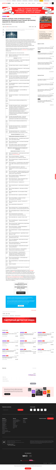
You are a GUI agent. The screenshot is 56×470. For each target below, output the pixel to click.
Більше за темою (41, 43)
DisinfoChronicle (31, 0)
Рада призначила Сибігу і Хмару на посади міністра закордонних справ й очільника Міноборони (45, 68)
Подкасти (29, 3)
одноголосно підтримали (12, 276)
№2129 (13, 271)
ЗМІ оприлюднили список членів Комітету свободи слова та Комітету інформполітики (9, 357)
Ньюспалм (3, 432)
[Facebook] (3, 30)
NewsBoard (3, 425)
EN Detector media (36, 0)
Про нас (14, 418)
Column (7, 349)
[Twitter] (3, 32)
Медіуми (3, 433)
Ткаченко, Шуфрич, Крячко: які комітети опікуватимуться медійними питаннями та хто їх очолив (28, 351)
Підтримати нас (15, 425)
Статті (16, 3)
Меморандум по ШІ (15, 421)
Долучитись (21, 305)
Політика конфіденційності (16, 420)
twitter (24, 420)
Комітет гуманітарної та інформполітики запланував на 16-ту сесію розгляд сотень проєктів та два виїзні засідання (45, 48)
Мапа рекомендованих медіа (6, 431)
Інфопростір (33, 3)
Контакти (14, 424)
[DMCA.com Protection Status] (25, 460)
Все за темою (51, 71)
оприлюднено (24, 49)
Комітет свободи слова (6, 315)
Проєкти (3, 418)
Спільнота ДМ (15, 426)
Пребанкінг (3, 423)
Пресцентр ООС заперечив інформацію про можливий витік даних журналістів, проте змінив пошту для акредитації (28, 343)
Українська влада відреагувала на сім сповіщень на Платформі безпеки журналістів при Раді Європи (45, 53)
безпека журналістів (17, 315)
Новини (13, 3)
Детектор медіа (9, 0)
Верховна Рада (12, 315)
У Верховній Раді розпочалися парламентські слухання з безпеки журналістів (10, 342)
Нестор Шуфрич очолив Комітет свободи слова (44, 350)
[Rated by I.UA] (34, 460)
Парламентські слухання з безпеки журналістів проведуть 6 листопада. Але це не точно (9, 351)
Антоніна (41, 0)
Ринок (26, 3)
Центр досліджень (25, 0)
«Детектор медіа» (33, 310)
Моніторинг (22, 3)
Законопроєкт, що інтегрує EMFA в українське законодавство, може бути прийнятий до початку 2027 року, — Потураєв (45, 101)
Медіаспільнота (4, 16)
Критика (19, 3)
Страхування (46, 3)
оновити (34, 373)
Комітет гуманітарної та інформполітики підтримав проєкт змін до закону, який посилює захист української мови (45, 90)
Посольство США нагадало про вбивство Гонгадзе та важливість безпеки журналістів (45, 342)
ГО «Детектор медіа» (46, 0)
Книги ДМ (14, 422)
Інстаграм (24, 422)
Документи (44, 332)
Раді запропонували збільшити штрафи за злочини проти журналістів (9, 334)
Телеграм (24, 421)
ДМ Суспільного (19, 0)
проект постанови (20, 276)
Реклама (14, 423)
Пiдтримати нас (50, 418)
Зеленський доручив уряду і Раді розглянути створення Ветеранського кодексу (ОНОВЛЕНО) (45, 58)
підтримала (32, 270)
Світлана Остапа (8, 24)
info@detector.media (10, 444)
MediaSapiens (14, 0)
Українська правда (16, 154)
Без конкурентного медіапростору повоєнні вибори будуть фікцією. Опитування (45, 79)
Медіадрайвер (4, 424)
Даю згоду (28, 468)
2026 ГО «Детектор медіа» (11, 445)
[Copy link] (3, 35)
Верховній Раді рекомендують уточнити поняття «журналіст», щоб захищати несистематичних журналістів (27, 334)
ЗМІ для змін (4, 422)
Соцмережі (25, 418)
